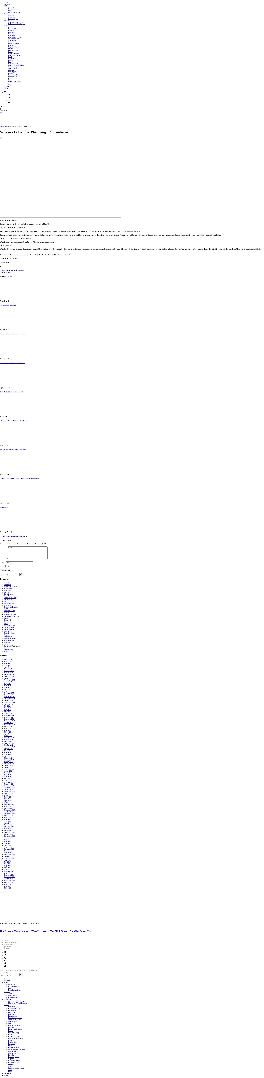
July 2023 (7, 728)
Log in (6, 88)
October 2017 (8, 856)
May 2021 (7, 776)
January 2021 (8, 784)
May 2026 (7, 665)
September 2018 (9, 836)
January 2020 (8, 806)
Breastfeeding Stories (14, 37)
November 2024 (9, 698)
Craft (9, 42)
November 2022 (9, 743)
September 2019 (9, 814)
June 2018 (7, 841)
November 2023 (9, 721)
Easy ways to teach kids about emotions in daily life (14, 536)
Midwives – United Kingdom (16, 24)
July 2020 (7, 795)
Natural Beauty (12, 67)
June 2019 (7, 819)
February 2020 (9, 804)
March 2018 (8, 847)
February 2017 (9, 871)
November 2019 (9, 810)
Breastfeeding (12, 35)
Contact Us (7, 940)
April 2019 (7, 823)
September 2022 (9, 747)
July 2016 (7, 884)
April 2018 (7, 845)
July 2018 (7, 840)
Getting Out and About (15, 55)
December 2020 (9, 786)
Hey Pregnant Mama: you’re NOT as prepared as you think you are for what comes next (45, 931)
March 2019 (8, 825)
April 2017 (7, 867)
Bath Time (11, 32)
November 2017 (9, 854)
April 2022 (7, 756)
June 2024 (7, 708)
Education (11, 45)
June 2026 (7, 663)
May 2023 (7, 732)
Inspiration (11, 60)
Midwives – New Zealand (15, 22)
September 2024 (9, 702)
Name (2, 562)
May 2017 (7, 866)
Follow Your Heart (13, 53)
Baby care (11, 27)
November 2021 (9, 765)
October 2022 (8, 745)
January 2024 (8, 717)
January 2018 (8, 851)
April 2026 (7, 667)
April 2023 (7, 734)
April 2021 (7, 778)
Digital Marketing (13, 43)
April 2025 (7, 689)
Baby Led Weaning (13, 29)
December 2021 (9, 763)
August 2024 (8, 704)
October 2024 (8, 700)
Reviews (10, 78)
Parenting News (12, 72)
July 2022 (7, 750)
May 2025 (7, 687)
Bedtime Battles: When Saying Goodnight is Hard (12, 391)
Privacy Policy (9, 944)
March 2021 (8, 780)
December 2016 (9, 875)
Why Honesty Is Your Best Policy (8, 305)
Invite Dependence (4, 507)
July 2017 (7, 862)
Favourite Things (13, 50)
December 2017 (9, 853)
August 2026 (8, 659)
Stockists (6, 14)
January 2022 (8, 762)
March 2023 (8, 736)
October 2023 (8, 723)
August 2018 (8, 838)
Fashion (10, 48)
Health (10, 57)
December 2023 (9, 719)
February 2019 (9, 827)
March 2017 (8, 869)
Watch (10, 85)
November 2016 (9, 877)
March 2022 (8, 758)
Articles (6, 25)
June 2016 (7, 886)
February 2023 (9, 737)
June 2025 (7, 685)
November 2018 (9, 832)
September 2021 (9, 769)
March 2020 (8, 802)
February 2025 (9, 693)
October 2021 (8, 767)
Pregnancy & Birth (13, 75)
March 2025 (8, 691)
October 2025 (8, 678)
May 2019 (7, 821)
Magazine (11, 7)
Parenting (11, 70)
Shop (5, 5)
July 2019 (7, 817)
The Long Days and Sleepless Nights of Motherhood (13, 449)
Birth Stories (12, 34)
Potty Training (8, 637)
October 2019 (8, 812)
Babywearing (12, 30)
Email (2, 566)
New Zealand (12, 17)
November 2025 (9, 676)
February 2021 (9, 782)
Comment (4, 559)
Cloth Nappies (12, 40)
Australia (11, 15)
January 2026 (8, 672)
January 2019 (8, 828)
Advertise (7, 4)
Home (6, 2)
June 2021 (7, 775)
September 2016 (9, 880)
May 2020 (7, 799)
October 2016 (8, 879)
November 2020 (9, 788)
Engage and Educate (14, 47)
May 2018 (7, 843)
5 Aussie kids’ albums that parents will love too (12, 363)
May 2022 (7, 754)
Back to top (4, 972)
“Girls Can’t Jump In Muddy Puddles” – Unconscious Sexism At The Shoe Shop (19, 478)
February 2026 (9, 671)
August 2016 (8, 882)
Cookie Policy (8, 946)
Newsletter (7, 86)
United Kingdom (13, 19)
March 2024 (8, 713)
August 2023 (8, 726)
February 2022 (9, 760)
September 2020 (9, 791)
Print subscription (13, 9)
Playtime (10, 73)
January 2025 (8, 695)
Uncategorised (9, 650)
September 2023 (9, 724)
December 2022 (9, 741)
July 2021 (7, 773)
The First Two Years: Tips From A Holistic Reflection (13, 334)
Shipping (7, 948)
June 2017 (7, 864)
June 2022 (7, 752)
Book (9, 10)
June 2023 (7, 730)
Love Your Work (13, 63)
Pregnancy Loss (12, 76)
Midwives (7, 20)
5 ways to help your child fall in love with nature (13, 420)
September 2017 (9, 858)
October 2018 (8, 834)
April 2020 (7, 801)
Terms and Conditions (11, 942)
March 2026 (8, 669)
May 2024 (7, 710)
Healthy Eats (12, 58)
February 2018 (9, 849)
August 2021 (8, 771)
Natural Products (13, 68)
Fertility (10, 52)
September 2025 (9, 680)
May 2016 (7, 888)
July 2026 (7, 661)
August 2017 (8, 860)
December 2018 (9, 830)
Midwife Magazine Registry (16, 65)
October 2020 (8, 789)
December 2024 (9, 697)
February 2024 (9, 715)
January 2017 (8, 873)
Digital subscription (14, 12)
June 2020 (7, 797)
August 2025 (8, 682)
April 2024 (7, 711)
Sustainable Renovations (15, 81)
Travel (10, 83)
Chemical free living (14, 39)
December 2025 (9, 674)
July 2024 (7, 706)
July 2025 (7, 684)
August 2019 (8, 815)
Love (9, 62)
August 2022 (8, 749)
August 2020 (8, 793)
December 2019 (9, 808)
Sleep (9, 80)
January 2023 (8, 739)
